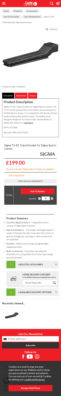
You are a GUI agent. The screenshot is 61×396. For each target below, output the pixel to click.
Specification (21, 96)
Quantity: (33, 199)
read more (28, 122)
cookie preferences (34, 379)
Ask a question (17, 175)
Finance (33, 96)
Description (8, 96)
